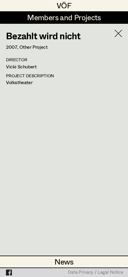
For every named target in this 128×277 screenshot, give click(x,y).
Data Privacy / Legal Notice (95, 273)
